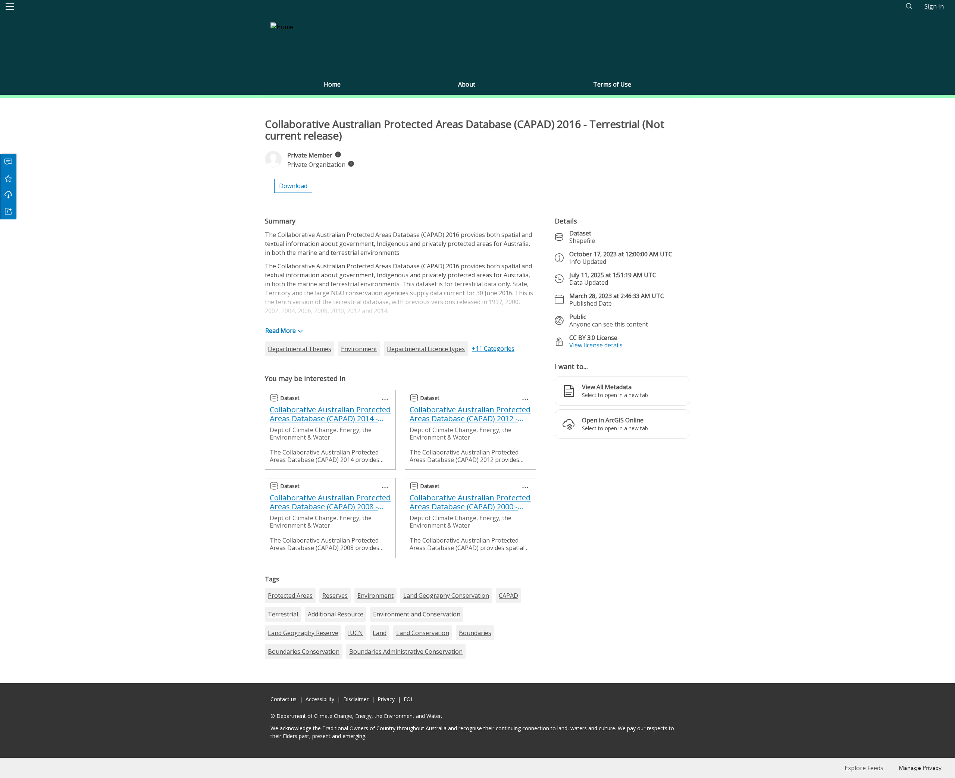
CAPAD (508, 595)
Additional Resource (335, 614)
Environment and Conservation (416, 614)
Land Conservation (422, 633)
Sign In (934, 6)
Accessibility (320, 699)
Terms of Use (612, 84)
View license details (596, 345)
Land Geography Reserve (303, 633)
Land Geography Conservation (446, 595)
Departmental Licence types (426, 349)
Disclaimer (356, 699)
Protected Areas (290, 595)
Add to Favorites (8, 178)
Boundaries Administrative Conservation (406, 651)
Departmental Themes (299, 349)
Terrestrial (283, 614)
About (466, 84)
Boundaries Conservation (303, 651)
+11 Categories (493, 348)
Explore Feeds (864, 768)
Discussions (8, 162)
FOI (408, 699)
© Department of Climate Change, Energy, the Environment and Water (355, 715)
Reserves (335, 595)
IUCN (355, 633)
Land (379, 633)
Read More (280, 330)
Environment (359, 349)
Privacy (386, 699)
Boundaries (475, 633)
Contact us (283, 699)
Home (332, 84)
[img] (338, 154)
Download (8, 195)
